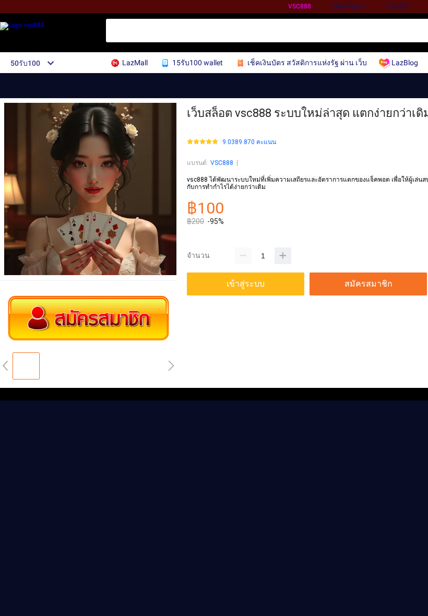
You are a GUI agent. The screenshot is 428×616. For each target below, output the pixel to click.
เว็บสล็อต (397, 6)
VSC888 (221, 163)
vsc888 (299, 6)
